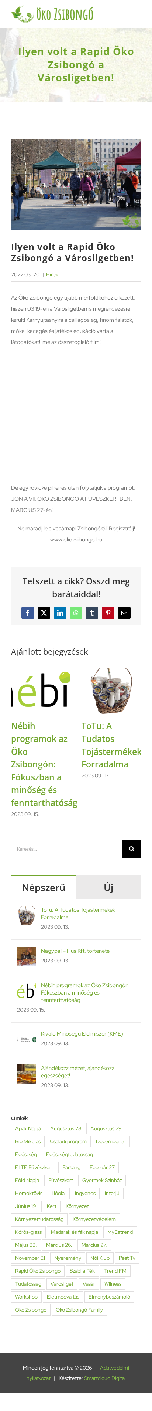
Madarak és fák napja (74, 1232)
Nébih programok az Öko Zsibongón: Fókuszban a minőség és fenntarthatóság (44, 764)
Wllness (112, 1283)
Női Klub (100, 1258)
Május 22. (26, 1245)
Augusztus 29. (106, 1128)
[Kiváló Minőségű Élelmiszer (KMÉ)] (26, 1035)
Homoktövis (28, 1193)
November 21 (30, 1258)
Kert (51, 1206)
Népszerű (44, 887)
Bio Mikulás (28, 1141)
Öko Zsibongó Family (79, 1309)
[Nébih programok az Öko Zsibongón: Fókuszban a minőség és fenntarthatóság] (40, 671)
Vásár (89, 1283)
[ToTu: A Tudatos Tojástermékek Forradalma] (111, 671)
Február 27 (102, 1167)
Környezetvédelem (94, 1219)
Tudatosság (28, 1283)
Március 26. (59, 1245)
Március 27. (94, 1245)
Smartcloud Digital (105, 1378)
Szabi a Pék (82, 1270)
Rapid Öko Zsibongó (38, 1270)
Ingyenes (85, 1193)
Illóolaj (59, 1193)
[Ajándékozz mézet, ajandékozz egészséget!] (26, 1070)
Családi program (68, 1141)
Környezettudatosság (39, 1219)
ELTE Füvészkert (34, 1167)
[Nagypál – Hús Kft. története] (26, 952)
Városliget (62, 1283)
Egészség (26, 1154)
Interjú (112, 1193)
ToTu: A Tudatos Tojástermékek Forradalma (78, 913)
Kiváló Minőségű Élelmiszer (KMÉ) (82, 1033)
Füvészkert (60, 1180)
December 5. (111, 1141)
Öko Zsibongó (30, 1309)
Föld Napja (27, 1180)
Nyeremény (67, 1258)
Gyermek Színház (102, 1180)
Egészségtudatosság (69, 1154)
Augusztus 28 (65, 1128)
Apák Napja (28, 1128)
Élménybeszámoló (109, 1296)
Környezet (77, 1206)
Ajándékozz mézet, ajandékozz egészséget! (77, 1071)
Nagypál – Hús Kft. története (75, 951)
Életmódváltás (63, 1296)
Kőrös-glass (28, 1232)
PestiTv (127, 1258)
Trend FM (115, 1270)
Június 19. (26, 1206)
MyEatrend (120, 1232)
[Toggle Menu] (135, 14)
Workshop (26, 1296)
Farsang (71, 1167)
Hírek (52, 274)
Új (108, 887)
